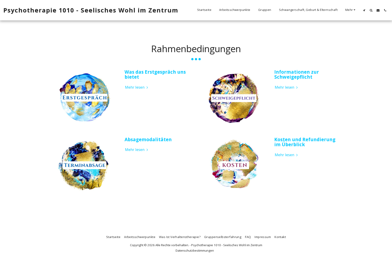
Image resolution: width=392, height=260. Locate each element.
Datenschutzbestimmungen (195, 250)
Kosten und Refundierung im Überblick (305, 142)
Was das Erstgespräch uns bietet (155, 74)
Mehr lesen (135, 87)
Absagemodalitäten (148, 139)
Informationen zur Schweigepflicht (296, 74)
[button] (364, 10)
